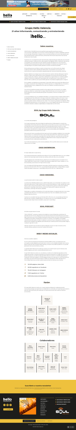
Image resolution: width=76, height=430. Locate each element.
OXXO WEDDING (11, 53)
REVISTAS (44, 15)
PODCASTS (59, 15)
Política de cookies (44, 424)
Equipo (9, 59)
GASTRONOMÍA (33, 13)
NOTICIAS (63, 13)
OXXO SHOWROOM (12, 51)
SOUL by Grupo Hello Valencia (14, 49)
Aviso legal (30, 424)
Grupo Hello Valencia (29, 420)
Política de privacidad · (37, 424)
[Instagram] (66, 9)
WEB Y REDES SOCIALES (12, 57)
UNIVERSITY (57, 13)
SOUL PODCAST (10, 55)
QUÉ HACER (24, 13)
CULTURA (42, 13)
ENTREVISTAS (29, 15)
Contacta (50, 420)
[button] (44, 17)
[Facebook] (68, 9)
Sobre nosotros (10, 46)
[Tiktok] (70, 9)
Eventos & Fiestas (41, 420)
